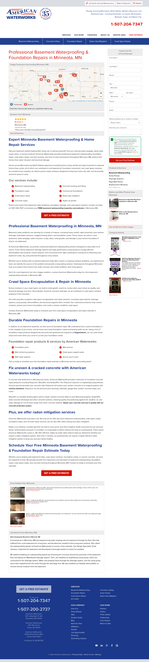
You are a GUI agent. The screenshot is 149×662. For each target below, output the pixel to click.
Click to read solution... (33, 490)
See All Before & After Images (121, 227)
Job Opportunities (78, 632)
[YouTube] (96, 645)
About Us (74, 608)
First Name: (113, 58)
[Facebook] (111, 645)
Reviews (103, 608)
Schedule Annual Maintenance (101, 3)
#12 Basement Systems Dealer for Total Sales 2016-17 (131, 279)
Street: (112, 75)
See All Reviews (16, 133)
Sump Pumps (105, 593)
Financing (74, 635)
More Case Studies (16, 526)
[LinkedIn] (101, 645)
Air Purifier (75, 599)
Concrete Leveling (107, 590)
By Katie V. (19, 122)
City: (111, 84)
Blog (72, 620)
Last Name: (113, 67)
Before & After (105, 623)
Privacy (120, 154)
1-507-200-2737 (33, 609)
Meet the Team (76, 623)
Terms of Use (89, 654)
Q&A (73, 614)
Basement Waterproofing (29, 41)
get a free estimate (33, 589)
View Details (113, 208)
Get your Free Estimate (125, 160)
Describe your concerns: (118, 128)
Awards (74, 629)
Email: (111, 110)
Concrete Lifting (52, 41)
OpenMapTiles (82, 101)
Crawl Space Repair (122, 41)
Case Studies (105, 620)
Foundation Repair (74, 41)
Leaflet (73, 101)
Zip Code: (130, 93)
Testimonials (104, 617)
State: (111, 93)
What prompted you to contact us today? (123, 119)
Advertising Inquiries (78, 638)
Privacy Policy (77, 654)
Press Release (76, 611)
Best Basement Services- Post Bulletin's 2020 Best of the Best (131, 238)
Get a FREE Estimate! (56, 215)
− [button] (101, 96)
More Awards (113, 295)
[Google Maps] (117, 645)
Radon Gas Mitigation (98, 41)
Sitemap (98, 654)
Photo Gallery (105, 614)
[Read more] (127, 241)
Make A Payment (123, 3)
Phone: (112, 101)
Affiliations (75, 626)
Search (138, 3)
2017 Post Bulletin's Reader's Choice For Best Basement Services (131, 259)
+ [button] (101, 93)
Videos (102, 611)
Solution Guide (76, 617)
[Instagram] (106, 645)
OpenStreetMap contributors (95, 101)
